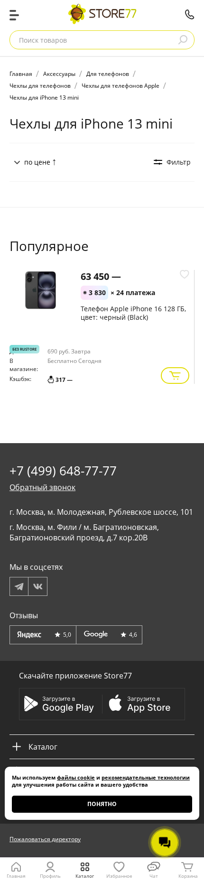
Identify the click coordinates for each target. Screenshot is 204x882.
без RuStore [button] (24, 349)
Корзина (188, 876)
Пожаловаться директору (45, 839)
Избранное (119, 876)
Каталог (84, 876)
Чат (153, 876)
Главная (16, 876)
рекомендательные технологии (146, 777)
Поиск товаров (43, 40)
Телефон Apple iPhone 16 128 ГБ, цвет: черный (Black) (133, 313)
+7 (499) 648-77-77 (190, 14)
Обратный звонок (42, 487)
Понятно (102, 804)
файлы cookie (76, 777)
